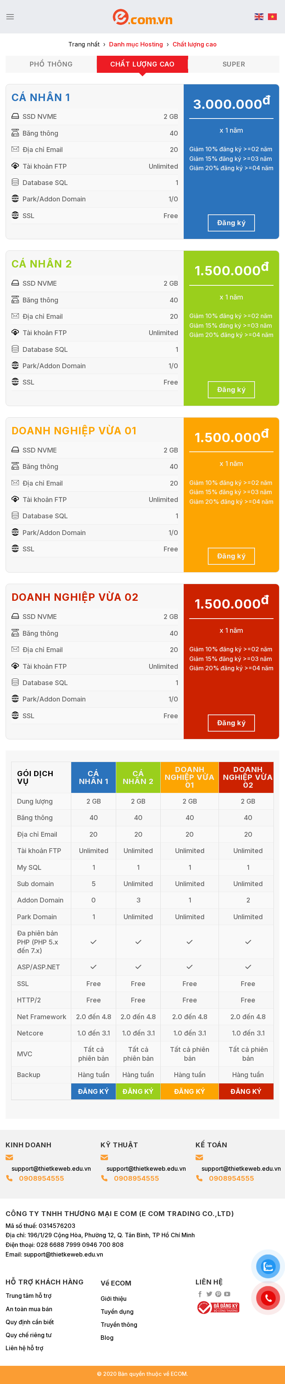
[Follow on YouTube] (227, 1294)
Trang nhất (83, 44)
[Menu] (10, 16)
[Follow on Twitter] (209, 1294)
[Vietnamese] (273, 17)
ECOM (179, 1374)
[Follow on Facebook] (200, 1294)
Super (234, 64)
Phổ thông (51, 64)
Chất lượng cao (142, 64)
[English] (259, 17)
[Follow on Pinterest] (218, 1294)
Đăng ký (231, 222)
